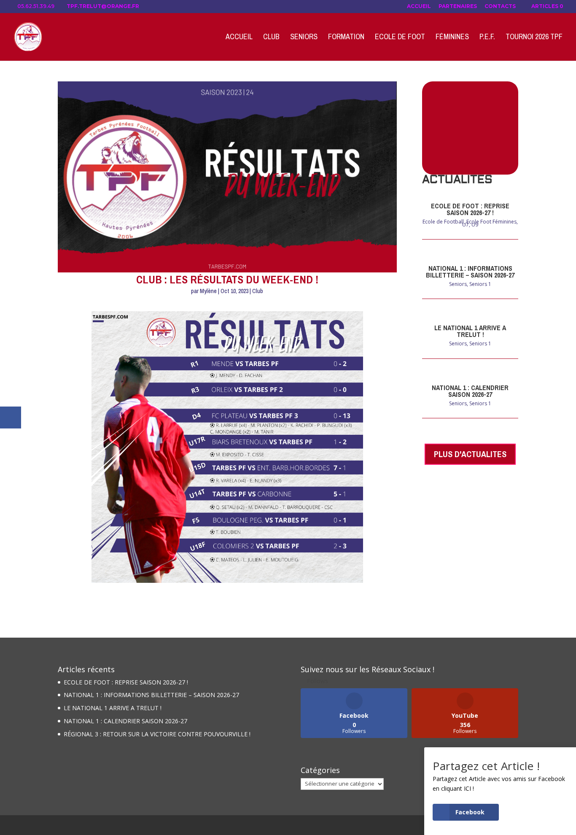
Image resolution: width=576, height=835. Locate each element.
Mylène (208, 291)
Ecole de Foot (400, 38)
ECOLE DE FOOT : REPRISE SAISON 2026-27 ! (470, 209)
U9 (474, 224)
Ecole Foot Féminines (491, 221)
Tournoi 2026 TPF (534, 38)
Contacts (500, 6)
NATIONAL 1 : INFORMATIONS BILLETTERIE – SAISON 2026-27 (470, 272)
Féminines (452, 38)
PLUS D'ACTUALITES (470, 454)
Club (271, 38)
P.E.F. (487, 38)
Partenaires (458, 6)
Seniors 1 (480, 284)
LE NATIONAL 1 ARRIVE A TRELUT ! (470, 331)
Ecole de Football (443, 221)
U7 (465, 224)
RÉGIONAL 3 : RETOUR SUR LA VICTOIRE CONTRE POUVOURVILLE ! (157, 734)
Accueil (419, 6)
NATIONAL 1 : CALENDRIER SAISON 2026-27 (470, 391)
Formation (346, 38)
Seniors (304, 38)
